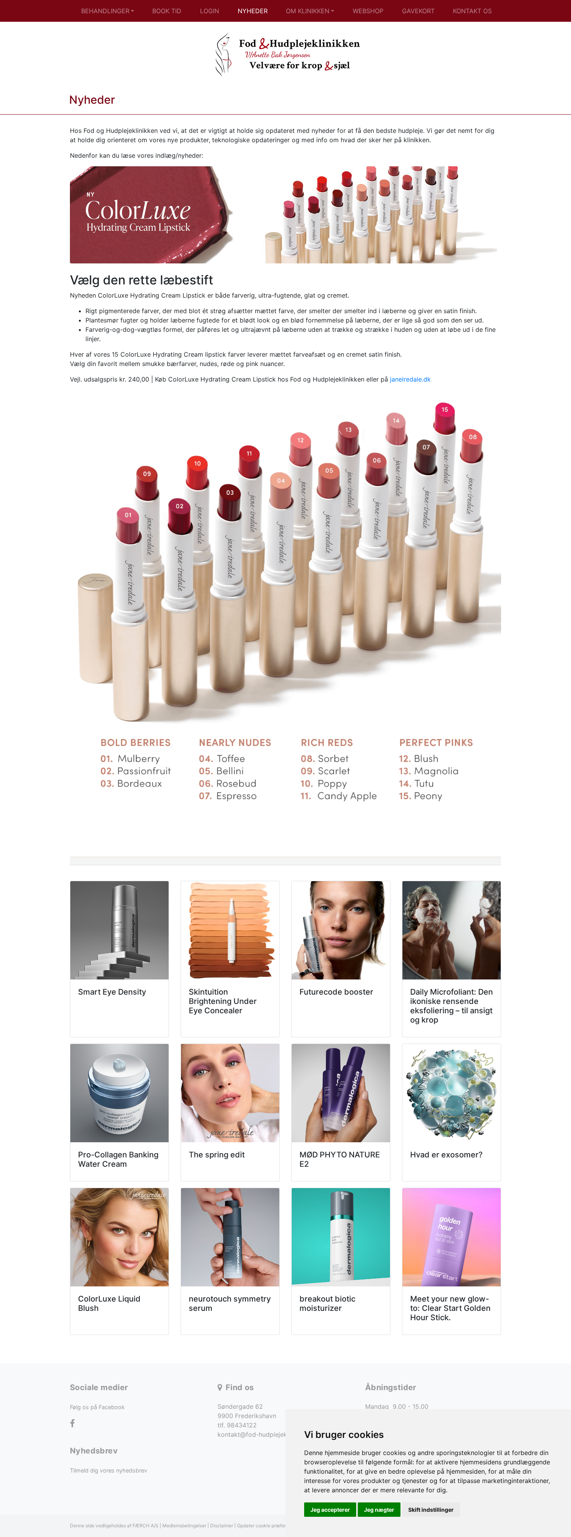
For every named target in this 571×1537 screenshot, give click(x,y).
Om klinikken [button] (307, 11)
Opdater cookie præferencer (267, 1525)
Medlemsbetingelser (184, 1525)
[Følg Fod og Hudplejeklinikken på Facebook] (72, 1424)
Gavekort (418, 11)
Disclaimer (221, 1525)
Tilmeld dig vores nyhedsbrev (108, 1470)
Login (209, 11)
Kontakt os (472, 11)
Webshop (368, 11)
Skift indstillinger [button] (431, 1509)
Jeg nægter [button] (379, 1509)
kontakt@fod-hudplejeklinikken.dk (268, 1434)
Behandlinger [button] (105, 11)
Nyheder (253, 11)
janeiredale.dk (410, 379)
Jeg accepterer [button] (330, 1509)
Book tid (166, 11)
